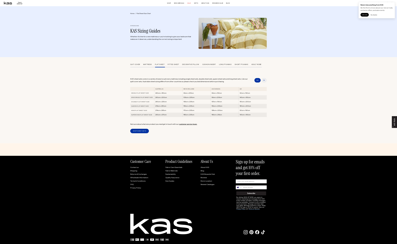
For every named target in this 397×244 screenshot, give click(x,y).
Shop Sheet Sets (139, 131)
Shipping (133, 171)
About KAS (205, 167)
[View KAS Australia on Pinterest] (251, 232)
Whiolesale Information (139, 178)
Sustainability (170, 174)
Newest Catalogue (207, 184)
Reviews (204, 178)
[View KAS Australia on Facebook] (257, 232)
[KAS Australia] (8, 3)
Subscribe (251, 193)
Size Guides (169, 181)
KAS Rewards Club (208, 174)
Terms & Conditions (138, 181)
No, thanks (374, 15)
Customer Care (140, 161)
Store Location (206, 181)
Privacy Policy (135, 188)
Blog (202, 171)
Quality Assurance (172, 178)
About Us (207, 161)
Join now (364, 15)
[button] (394, 122)
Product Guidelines (178, 161)
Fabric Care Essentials (173, 167)
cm (257, 80)
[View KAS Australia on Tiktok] (263, 232)
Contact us (134, 167)
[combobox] (239, 187)
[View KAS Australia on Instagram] (246, 232)
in (264, 80)
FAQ (132, 184)
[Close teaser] (393, 127)
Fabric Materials (171, 171)
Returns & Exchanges (138, 174)
